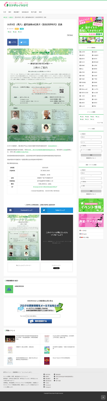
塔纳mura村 (84, 89)
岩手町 (83, 72)
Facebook (48, 385)
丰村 (95, 96)
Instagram (48, 387)
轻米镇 (95, 85)
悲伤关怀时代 (52, 146)
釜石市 (83, 99)
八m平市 (96, 89)
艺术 (21, 32)
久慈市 (95, 99)
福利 (15, 32)
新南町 (95, 82)
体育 (83, 116)
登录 (40, 12)
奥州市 (95, 58)
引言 (4, 12)
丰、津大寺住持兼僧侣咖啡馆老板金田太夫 (42, 149)
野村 (95, 106)
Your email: (23, 316)
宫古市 (83, 62)
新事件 (47, 376)
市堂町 (83, 75)
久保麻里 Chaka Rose (21, 152)
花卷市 (95, 52)
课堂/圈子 (16, 12)
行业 (93, 119)
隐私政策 (58, 374)
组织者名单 (25, 12)
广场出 (21, 28)
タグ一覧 (100, 122)
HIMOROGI (19, 286)
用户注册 (33, 12)
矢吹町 (95, 75)
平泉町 (83, 79)
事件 (10, 12)
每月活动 (47, 374)
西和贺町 (96, 62)
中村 (28, 149)
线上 (82, 68)
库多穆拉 (83, 82)
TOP (6, 17)
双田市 (95, 102)
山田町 (95, 65)
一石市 (83, 96)
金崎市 (83, 102)
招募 (88, 116)
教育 (10, 32)
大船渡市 (96, 55)
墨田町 (95, 68)
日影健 (65, 149)
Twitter (47, 382)
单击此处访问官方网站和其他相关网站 (44, 187)
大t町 (82, 85)
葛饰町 (83, 65)
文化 (98, 116)
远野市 (83, 55)
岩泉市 (95, 72)
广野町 (95, 79)
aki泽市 (83, 52)
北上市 (83, 106)
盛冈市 (11, 17)
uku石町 (96, 92)
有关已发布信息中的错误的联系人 (64, 376)
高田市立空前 (84, 92)
